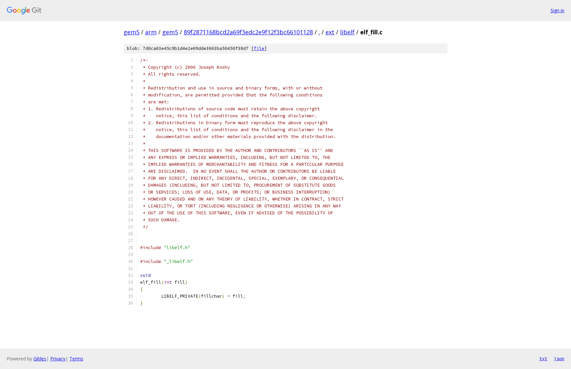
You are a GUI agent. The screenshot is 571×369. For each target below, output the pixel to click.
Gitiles (39, 358)
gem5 (131, 32)
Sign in (557, 10)
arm (151, 32)
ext (329, 32)
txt (543, 358)
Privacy (57, 358)
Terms (76, 358)
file (259, 48)
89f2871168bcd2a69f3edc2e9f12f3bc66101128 (248, 32)
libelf (347, 32)
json (559, 358)
